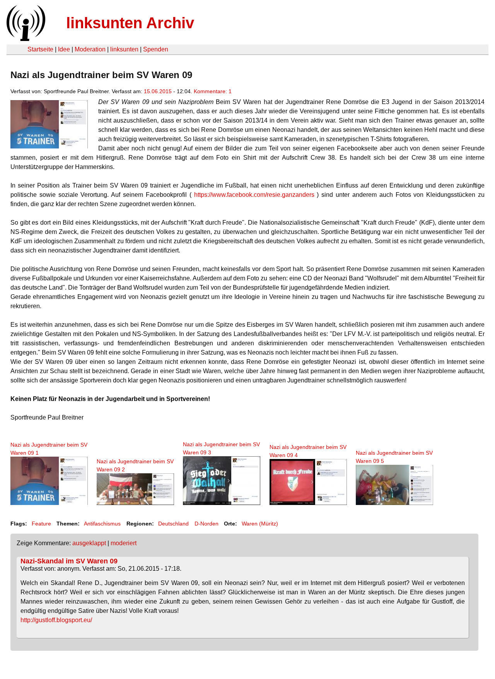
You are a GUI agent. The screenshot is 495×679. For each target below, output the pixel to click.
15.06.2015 (158, 91)
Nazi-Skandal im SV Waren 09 (69, 561)
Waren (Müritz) (260, 523)
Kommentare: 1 (213, 91)
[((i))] (25, 39)
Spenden (155, 49)
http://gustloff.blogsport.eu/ (56, 620)
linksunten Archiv (130, 22)
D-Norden (206, 523)
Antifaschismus (102, 523)
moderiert (124, 543)
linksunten (124, 49)
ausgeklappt (89, 543)
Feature (41, 523)
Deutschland (173, 523)
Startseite (40, 49)
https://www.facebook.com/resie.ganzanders (254, 194)
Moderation (90, 49)
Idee (64, 49)
